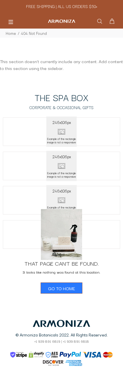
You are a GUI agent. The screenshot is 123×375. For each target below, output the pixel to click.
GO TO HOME (61, 288)
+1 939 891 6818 (76, 341)
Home (11, 33)
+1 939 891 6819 (47, 341)
